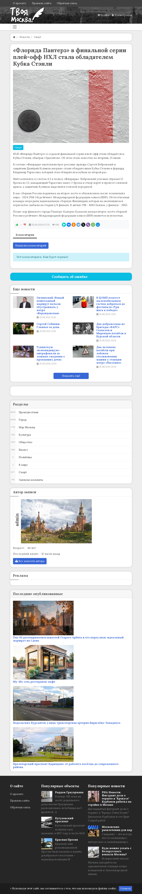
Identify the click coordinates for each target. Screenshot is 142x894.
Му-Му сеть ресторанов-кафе (34, 681)
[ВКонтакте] (69, 225)
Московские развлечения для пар (117, 828)
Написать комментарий (30, 245)
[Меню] (14, 27)
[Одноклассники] (74, 225)
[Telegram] (78, 225)
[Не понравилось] (25, 224)
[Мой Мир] (98, 225)
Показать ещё (71, 375)
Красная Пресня (66, 839)
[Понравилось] (17, 224)
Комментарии (25, 234)
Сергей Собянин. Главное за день (48, 325)
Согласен (125, 888)
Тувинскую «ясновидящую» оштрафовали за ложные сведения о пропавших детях (51, 353)
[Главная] (14, 37)
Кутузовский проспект (64, 820)
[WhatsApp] (93, 225)
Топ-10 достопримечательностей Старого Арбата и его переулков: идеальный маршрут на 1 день (68, 639)
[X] (83, 225)
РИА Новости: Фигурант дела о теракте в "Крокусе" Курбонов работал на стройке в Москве (109, 798)
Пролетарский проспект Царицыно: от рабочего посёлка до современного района (66, 765)
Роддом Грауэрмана (69, 792)
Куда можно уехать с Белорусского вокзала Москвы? (116, 851)
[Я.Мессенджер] (64, 225)
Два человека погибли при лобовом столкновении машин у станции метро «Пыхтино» (109, 355)
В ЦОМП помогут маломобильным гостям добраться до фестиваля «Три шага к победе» (110, 304)
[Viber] (88, 225)
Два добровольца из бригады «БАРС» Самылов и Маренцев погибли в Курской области (111, 330)
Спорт (18, 147)
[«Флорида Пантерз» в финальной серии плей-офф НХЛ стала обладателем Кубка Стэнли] (71, 106)
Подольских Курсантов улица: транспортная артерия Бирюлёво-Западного (66, 722)
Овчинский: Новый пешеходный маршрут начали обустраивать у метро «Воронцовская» (50, 305)
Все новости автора (31, 561)
